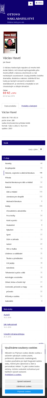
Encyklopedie (23, 168)
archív (41, 343)
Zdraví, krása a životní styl (23, 282)
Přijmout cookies (24, 391)
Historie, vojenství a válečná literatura (23, 173)
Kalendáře (23, 301)
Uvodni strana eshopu (14, 334)
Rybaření (24, 230)
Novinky (23, 163)
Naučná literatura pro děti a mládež (23, 182)
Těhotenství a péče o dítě (23, 272)
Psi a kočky (24, 215)
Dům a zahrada (24, 239)
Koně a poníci (24, 220)
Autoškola (24, 268)
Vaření (24, 244)
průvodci (24, 291)
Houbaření (24, 225)
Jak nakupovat (10, 324)
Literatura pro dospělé (24, 197)
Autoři (7, 314)
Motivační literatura (24, 201)
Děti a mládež (24, 192)
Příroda (23, 177)
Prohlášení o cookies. (13, 374)
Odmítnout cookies (24, 386)
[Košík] (30, 4)
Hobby (23, 206)
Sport (24, 234)
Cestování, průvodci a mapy (23, 287)
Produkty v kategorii (29, 106)
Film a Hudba (24, 249)
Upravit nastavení (24, 381)
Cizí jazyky (24, 263)
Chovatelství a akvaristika (24, 211)
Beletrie (23, 187)
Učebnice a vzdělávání (23, 253)
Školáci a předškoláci (24, 258)
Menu (40, 3)
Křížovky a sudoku (23, 296)
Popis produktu (10, 106)
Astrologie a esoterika (23, 277)
